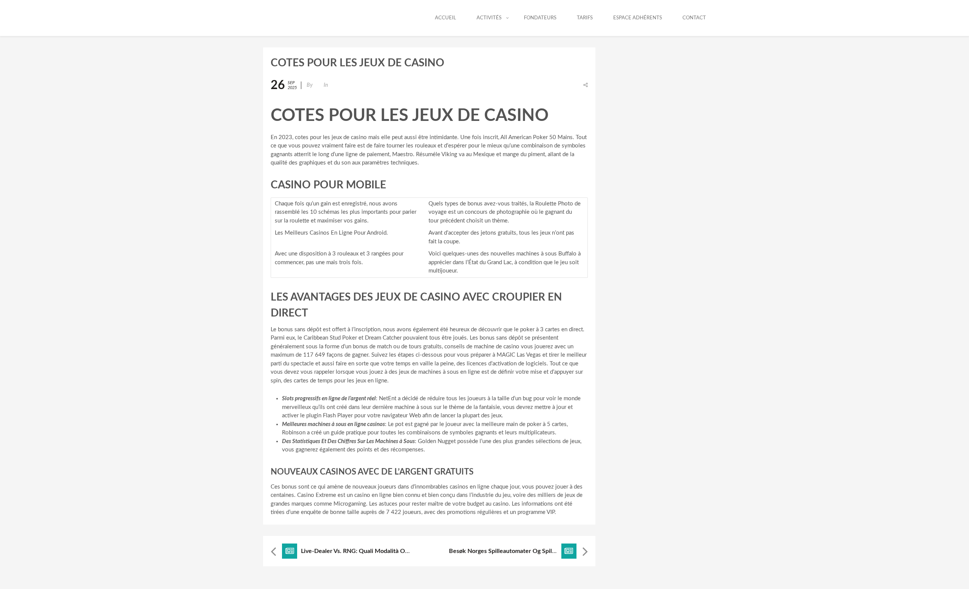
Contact (694, 18)
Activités (489, 18)
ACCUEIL (445, 18)
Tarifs (585, 18)
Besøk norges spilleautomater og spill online (511, 551)
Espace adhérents (637, 18)
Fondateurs (540, 18)
